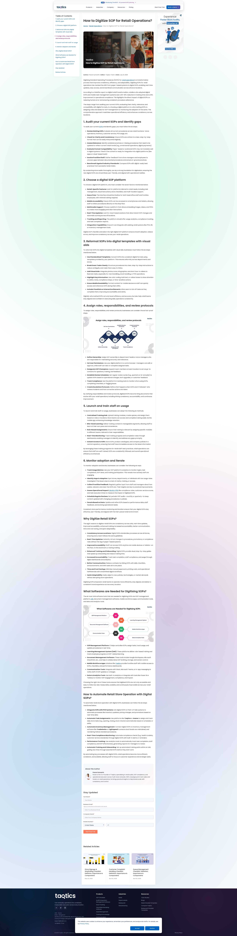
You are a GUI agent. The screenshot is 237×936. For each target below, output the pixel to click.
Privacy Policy (84, 924)
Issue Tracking (100, 905)
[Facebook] (165, 57)
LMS (92, 599)
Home (85, 26)
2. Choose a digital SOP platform (66, 25)
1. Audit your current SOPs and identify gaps (65, 20)
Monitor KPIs (113, 490)
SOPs (101, 127)
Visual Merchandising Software (102, 908)
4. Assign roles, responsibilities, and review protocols (66, 37)
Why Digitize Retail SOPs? (64, 51)
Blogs (143, 900)
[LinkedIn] (170, 57)
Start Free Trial (160, 7)
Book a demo (172, 7)
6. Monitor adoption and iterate (66, 47)
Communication (101, 917)
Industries (122, 894)
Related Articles (61, 72)
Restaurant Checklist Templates (147, 909)
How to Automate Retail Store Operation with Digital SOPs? (65, 63)
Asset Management (102, 912)
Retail (120, 897)
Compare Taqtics (146, 906)
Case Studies (145, 897)
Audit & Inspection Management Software (103, 901)
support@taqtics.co (60, 921)
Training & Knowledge (102, 914)
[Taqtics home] (61, 7)
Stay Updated (60, 68)
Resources (145, 894)
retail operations (128, 80)
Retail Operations (95, 26)
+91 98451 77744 (59, 923)
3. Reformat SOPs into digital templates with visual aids (65, 31)
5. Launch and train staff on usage (67, 42)
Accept (137, 928)
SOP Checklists (100, 897)
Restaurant (122, 903)
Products (99, 894)
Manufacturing (123, 906)
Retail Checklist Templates (149, 903)
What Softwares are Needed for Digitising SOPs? (66, 56)
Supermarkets (123, 900)
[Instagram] (175, 57)
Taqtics (118, 663)
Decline (152, 928)
